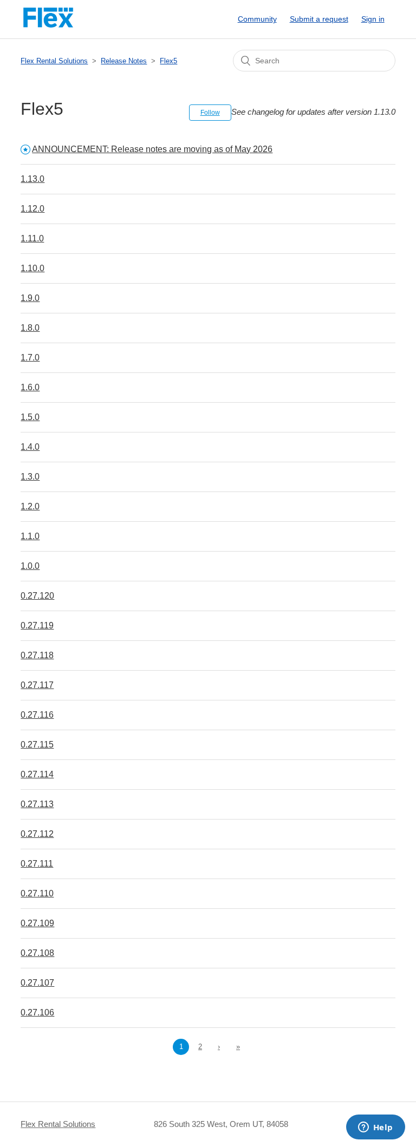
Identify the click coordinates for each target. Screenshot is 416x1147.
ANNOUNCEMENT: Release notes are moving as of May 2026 (152, 149)
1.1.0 (30, 536)
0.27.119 (37, 625)
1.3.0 (30, 476)
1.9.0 (30, 298)
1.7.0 (30, 357)
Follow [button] (210, 112)
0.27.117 (37, 685)
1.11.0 (32, 238)
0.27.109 (37, 923)
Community (257, 19)
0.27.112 (37, 833)
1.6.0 (30, 387)
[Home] (48, 24)
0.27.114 (37, 774)
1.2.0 (30, 506)
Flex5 (168, 61)
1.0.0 (30, 566)
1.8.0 (30, 327)
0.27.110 (37, 893)
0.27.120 (37, 595)
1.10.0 (32, 268)
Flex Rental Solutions (54, 61)
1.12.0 (32, 208)
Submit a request (319, 19)
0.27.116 (37, 714)
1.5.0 (30, 417)
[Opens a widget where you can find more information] (375, 1128)
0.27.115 (37, 744)
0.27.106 (37, 1012)
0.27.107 (37, 982)
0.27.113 (37, 804)
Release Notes (124, 61)
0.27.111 (37, 863)
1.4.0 (30, 446)
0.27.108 (37, 953)
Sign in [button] (373, 19)
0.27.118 (37, 655)
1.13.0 (32, 178)
